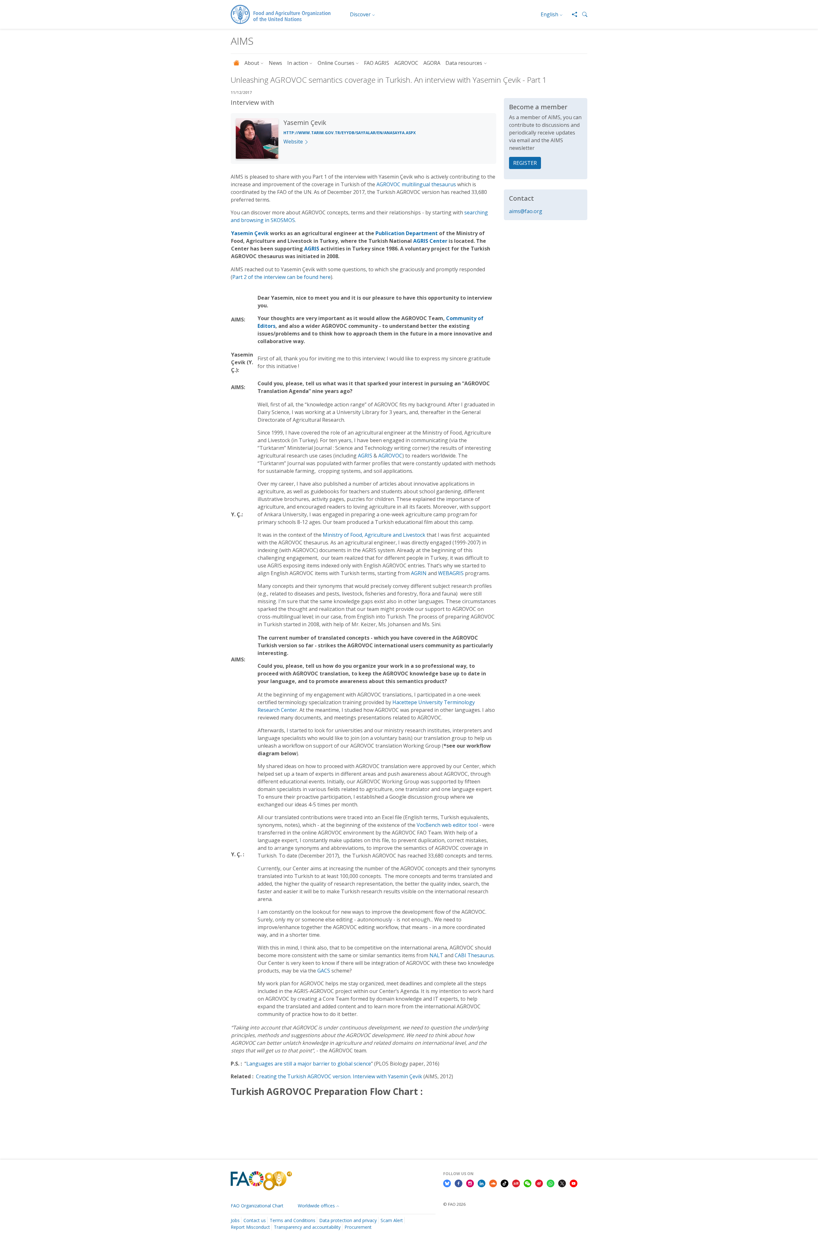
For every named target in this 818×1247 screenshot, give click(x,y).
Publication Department (406, 233)
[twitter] (562, 1182)
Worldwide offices (316, 1206)
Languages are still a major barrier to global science (308, 1063)
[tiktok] (504, 1182)
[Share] (572, 14)
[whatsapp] (550, 1182)
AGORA (431, 62)
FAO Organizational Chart (257, 1206)
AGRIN (419, 573)
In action (297, 62)
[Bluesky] (447, 1182)
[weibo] (539, 1182)
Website (293, 141)
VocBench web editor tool (447, 824)
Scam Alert (392, 1220)
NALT (436, 955)
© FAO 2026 (454, 1204)
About (251, 62)
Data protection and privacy (348, 1220)
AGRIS (311, 248)
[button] (582, 14)
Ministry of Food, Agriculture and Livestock (374, 534)
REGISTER (525, 162)
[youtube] (573, 1182)
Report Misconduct (250, 1227)
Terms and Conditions (292, 1220)
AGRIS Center (430, 240)
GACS (323, 970)
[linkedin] (481, 1182)
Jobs (235, 1220)
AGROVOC (406, 62)
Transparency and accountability (307, 1227)
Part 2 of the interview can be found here (281, 277)
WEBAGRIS (451, 573)
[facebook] (458, 1182)
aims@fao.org (525, 211)
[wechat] (527, 1182)
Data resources (463, 62)
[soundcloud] (493, 1182)
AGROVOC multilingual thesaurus (416, 184)
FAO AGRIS (376, 62)
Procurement (358, 1227)
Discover (360, 14)
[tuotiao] (516, 1182)
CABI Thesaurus (474, 955)
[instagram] (470, 1182)
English (549, 14)
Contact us (254, 1220)
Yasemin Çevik (250, 233)
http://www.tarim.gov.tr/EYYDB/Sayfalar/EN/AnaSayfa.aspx (349, 132)
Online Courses (336, 62)
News (275, 62)
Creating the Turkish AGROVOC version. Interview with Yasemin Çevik (339, 1076)
